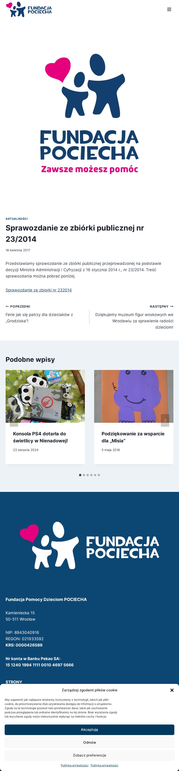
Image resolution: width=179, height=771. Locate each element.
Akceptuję (89, 729)
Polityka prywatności (74, 765)
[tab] (80, 475)
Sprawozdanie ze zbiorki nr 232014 (39, 290)
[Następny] (165, 420)
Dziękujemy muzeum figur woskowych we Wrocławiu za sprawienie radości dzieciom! (134, 317)
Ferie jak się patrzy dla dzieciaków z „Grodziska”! (39, 314)
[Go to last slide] (14, 420)
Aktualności (17, 218)
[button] (172, 690)
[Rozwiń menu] (169, 9)
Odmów (89, 742)
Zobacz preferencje (89, 755)
